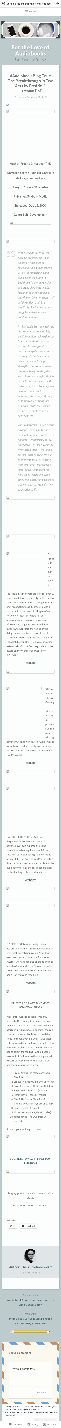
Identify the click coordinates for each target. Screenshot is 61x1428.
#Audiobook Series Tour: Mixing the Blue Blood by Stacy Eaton (30, 1318)
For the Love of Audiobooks (30, 50)
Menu (32, 11)
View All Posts (30, 1272)
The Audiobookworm (36, 1267)
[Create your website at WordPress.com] (30, 3)
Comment (41, 1392)
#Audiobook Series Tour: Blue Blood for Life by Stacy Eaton (30, 1299)
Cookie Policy (11, 1415)
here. (45, 1205)
